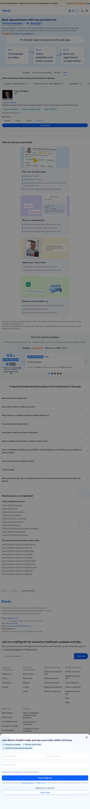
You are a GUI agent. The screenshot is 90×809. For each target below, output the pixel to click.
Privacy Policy (41, 783)
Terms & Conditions (28, 783)
